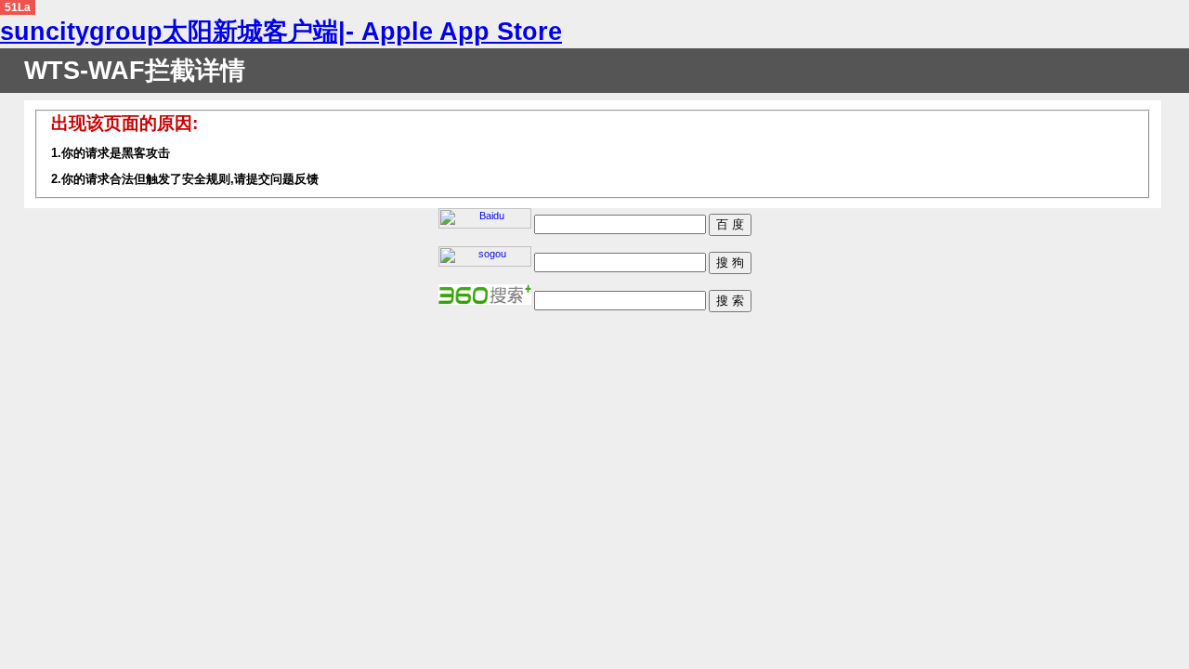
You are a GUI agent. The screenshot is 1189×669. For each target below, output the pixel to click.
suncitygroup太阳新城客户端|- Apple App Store (281, 32)
